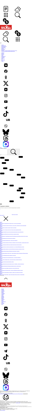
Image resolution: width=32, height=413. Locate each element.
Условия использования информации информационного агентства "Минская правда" (11, 393)
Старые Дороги (4, 301)
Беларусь (3, 53)
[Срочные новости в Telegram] (16, 108)
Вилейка (3, 289)
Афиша (2, 61)
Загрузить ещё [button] (2, 275)
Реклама (3, 48)
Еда (2, 59)
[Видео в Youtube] (16, 102)
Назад (6, 407)
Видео (2, 58)
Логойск (3, 291)
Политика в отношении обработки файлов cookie (8, 51)
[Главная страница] (6, 287)
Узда (2, 304)
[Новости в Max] (16, 144)
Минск (2, 300)
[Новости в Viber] (16, 126)
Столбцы (3, 290)
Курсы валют (3, 49)
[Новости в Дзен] (16, 90)
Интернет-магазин (4, 46)
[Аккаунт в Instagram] (16, 96)
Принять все (1, 404)
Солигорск (3, 293)
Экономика (3, 57)
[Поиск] (13, 152)
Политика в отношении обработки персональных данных (9, 50)
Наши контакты (4, 47)
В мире (2, 54)
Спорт (2, 55)
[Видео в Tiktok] (16, 114)
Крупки (3, 303)
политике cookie (18, 402)
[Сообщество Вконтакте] (16, 65)
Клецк (2, 302)
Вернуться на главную (15, 214)
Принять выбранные (2, 407)
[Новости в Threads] (16, 138)
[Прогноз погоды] (18, 11)
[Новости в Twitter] (16, 83)
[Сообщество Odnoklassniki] (16, 77)
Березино (3, 296)
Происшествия (4, 56)
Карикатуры (3, 60)
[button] (6, 11)
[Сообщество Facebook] (16, 71)
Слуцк (2, 295)
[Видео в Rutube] (16, 120)
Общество (3, 52)
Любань (3, 294)
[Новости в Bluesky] (16, 132)
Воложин (3, 297)
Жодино (3, 298)
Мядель (3, 292)
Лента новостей (4, 45)
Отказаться (5, 404)
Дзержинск (3, 299)
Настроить (8, 404)
